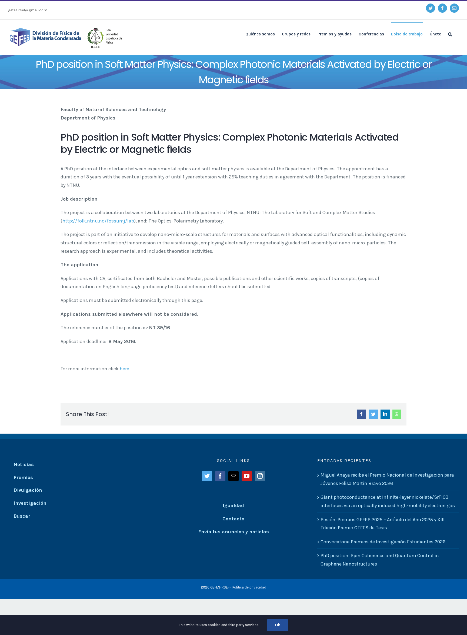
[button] (450, 33)
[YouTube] (247, 476)
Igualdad (233, 505)
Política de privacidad (249, 587)
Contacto (233, 519)
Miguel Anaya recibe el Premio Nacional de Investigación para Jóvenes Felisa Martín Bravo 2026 (387, 479)
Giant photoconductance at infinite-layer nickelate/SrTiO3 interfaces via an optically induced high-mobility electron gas (388, 501)
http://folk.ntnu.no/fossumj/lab (98, 221)
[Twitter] (207, 476)
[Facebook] (220, 476)
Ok (277, 625)
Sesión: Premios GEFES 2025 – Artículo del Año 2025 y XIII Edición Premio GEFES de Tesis (383, 524)
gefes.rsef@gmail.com (27, 10)
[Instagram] (260, 476)
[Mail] (233, 476)
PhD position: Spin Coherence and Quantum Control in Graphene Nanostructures (380, 560)
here (124, 369)
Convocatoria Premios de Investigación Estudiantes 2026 (383, 542)
